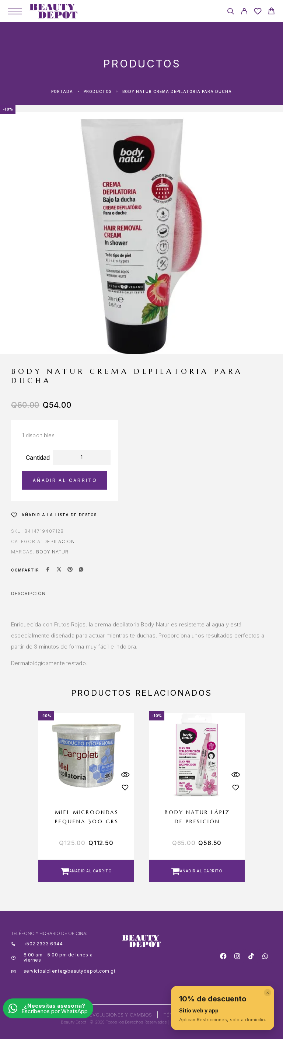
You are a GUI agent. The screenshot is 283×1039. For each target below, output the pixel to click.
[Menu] (14, 11)
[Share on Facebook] (47, 570)
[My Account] (244, 12)
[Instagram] (237, 956)
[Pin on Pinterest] (70, 570)
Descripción (28, 593)
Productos (98, 91)
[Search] (230, 12)
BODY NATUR (52, 552)
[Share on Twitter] (58, 570)
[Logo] (53, 11)
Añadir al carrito (65, 480)
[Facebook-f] (223, 956)
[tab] (28, 598)
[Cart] (271, 12)
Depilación (59, 541)
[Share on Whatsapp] (81, 570)
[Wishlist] (258, 12)
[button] (86, 871)
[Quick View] (125, 774)
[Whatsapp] (265, 956)
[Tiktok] (251, 956)
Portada (62, 91)
